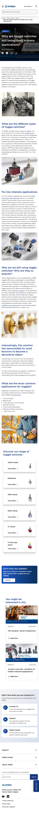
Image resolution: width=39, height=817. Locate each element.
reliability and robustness (10, 305)
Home (3, 18)
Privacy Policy (6, 804)
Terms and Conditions (8, 807)
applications (16, 395)
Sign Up (34, 777)
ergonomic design (18, 290)
